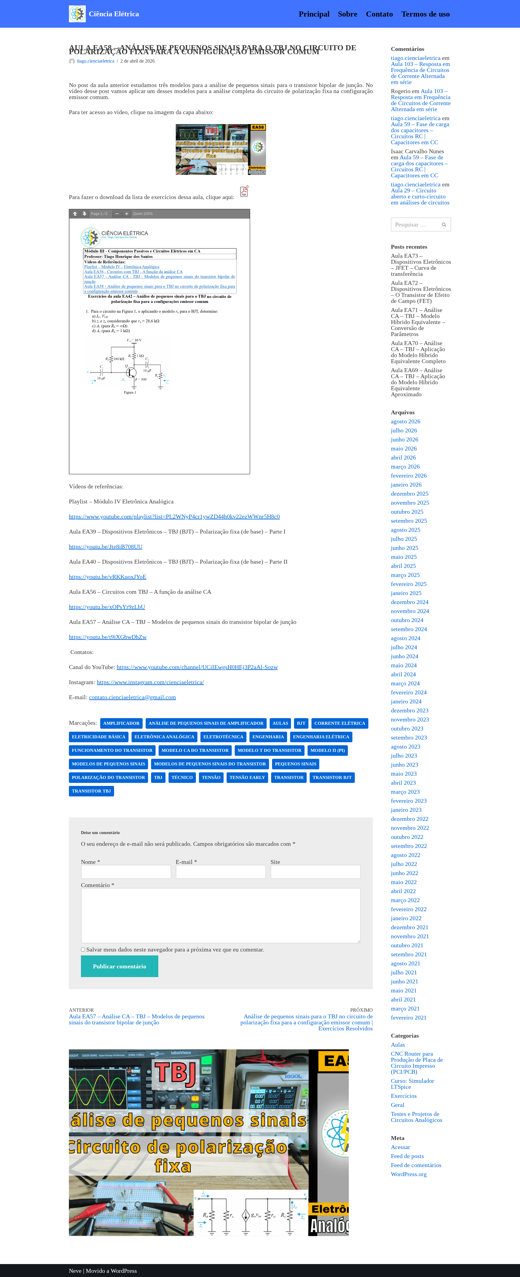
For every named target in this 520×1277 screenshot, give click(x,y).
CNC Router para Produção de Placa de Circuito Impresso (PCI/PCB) (417, 1062)
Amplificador (121, 723)
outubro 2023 (407, 728)
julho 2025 (404, 538)
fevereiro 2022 (409, 909)
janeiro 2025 (406, 593)
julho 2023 (404, 755)
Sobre (348, 14)
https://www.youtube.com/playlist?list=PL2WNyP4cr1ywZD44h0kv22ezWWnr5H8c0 (174, 516)
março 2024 (405, 683)
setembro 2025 (409, 520)
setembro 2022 (409, 846)
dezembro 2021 (410, 927)
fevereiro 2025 (409, 584)
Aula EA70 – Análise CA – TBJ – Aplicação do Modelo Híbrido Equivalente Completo (418, 352)
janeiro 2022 (406, 918)
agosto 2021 (405, 963)
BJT (301, 723)
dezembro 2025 (410, 493)
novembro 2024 (410, 611)
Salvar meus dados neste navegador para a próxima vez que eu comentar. (175, 949)
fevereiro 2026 (409, 475)
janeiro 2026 (406, 484)
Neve (75, 1270)
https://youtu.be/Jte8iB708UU (105, 546)
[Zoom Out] (117, 213)
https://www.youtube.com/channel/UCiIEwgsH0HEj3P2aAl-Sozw (197, 667)
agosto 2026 (405, 421)
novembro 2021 (410, 936)
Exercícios (404, 1095)
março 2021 (405, 1008)
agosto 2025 (405, 529)
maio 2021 (404, 990)
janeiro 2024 (406, 701)
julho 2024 (404, 647)
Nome (90, 862)
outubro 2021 (407, 945)
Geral (397, 1104)
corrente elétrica (339, 723)
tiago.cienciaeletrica (95, 61)
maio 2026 (404, 448)
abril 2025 (403, 565)
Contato (379, 14)
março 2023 (405, 791)
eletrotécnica (223, 736)
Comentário (97, 885)
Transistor (289, 777)
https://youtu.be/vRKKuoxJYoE (107, 576)
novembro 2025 (410, 502)
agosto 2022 (405, 855)
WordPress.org (409, 1174)
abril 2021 (403, 999)
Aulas (398, 1044)
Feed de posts (407, 1156)
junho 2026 (404, 439)
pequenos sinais (295, 764)
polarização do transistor (108, 777)
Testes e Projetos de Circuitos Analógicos (416, 1116)
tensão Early (247, 777)
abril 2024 (403, 674)
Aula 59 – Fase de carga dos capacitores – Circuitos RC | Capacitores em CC (420, 133)
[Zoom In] (126, 213)
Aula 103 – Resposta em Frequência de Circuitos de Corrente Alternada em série (420, 73)
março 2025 (405, 575)
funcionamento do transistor (112, 750)
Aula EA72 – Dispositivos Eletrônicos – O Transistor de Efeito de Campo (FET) (421, 291)
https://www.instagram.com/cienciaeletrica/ (150, 682)
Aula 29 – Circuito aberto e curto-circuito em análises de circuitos (420, 196)
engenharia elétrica (321, 736)
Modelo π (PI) (328, 750)
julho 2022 (404, 864)
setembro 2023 (409, 737)
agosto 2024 (405, 638)
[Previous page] (74, 213)
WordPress (124, 1270)
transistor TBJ (91, 791)
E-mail (186, 862)
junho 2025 (404, 547)
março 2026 (405, 466)
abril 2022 (403, 891)
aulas (280, 723)
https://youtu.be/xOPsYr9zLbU (107, 606)
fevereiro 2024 (409, 692)
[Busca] (444, 224)
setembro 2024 (409, 629)
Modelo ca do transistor (195, 750)
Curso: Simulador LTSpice (412, 1083)
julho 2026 (404, 430)
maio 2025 (404, 556)
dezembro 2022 (410, 818)
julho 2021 (404, 972)
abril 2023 (403, 782)
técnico (182, 777)
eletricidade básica (98, 736)
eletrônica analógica (164, 736)
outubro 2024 (407, 620)
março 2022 (405, 900)
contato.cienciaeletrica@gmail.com (132, 697)
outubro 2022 (407, 836)
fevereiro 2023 (409, 800)
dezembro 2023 (410, 710)
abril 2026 (403, 457)
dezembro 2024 (410, 602)
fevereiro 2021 (409, 1017)
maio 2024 (404, 665)
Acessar (400, 1147)
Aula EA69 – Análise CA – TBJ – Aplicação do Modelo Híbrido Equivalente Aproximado (418, 382)
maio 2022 (404, 882)
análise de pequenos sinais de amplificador (206, 723)
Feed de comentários (416, 1165)
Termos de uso (425, 14)
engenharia (268, 736)
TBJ (158, 777)
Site (275, 862)
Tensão (211, 777)
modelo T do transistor (270, 750)
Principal (314, 14)
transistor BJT (332, 777)
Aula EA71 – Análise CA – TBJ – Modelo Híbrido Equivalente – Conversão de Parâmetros (418, 322)
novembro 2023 (410, 719)
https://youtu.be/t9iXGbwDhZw (108, 637)
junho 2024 (404, 656)
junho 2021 (404, 981)
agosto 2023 (405, 746)
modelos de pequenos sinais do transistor (210, 764)
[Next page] (84, 213)
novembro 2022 (410, 827)
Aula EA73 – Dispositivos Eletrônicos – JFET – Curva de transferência (421, 264)
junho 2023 (404, 764)
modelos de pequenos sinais (108, 764)
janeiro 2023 (406, 809)
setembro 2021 (409, 954)
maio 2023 (404, 773)
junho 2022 (404, 873)
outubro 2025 (407, 511)
